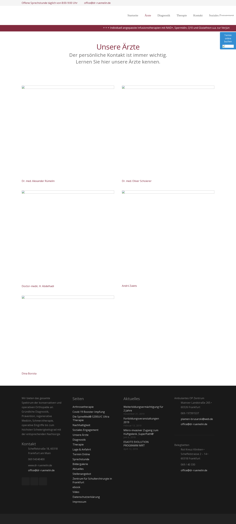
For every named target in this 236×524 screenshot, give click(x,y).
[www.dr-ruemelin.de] (25, 465)
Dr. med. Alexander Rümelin (38, 181)
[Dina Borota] (68, 333)
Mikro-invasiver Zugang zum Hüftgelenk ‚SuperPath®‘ (140, 432)
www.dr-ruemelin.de (40, 465)
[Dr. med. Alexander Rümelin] (68, 132)
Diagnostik (79, 439)
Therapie (78, 444)
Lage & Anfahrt (82, 449)
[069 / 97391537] (177, 413)
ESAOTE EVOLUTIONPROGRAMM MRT (136, 443)
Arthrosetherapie (83, 407)
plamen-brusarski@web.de (197, 419)
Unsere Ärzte (80, 435)
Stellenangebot (82, 474)
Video (76, 492)
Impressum (79, 501)
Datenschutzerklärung (86, 497)
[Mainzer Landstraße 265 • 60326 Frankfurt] (177, 404)
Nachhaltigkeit (81, 425)
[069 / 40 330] (177, 464)
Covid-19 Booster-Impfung (89, 412)
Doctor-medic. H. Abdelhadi (38, 286)
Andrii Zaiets (129, 286)
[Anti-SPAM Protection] (56, 470)
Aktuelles (78, 469)
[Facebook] (26, 481)
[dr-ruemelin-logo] (71, 15)
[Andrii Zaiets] (168, 236)
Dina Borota (29, 373)
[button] (189, 15)
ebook (76, 487)
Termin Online (81, 454)
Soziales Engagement (85, 430)
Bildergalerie (80, 464)
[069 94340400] (25, 459)
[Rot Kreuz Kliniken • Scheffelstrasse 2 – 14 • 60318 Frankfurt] (177, 453)
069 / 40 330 (188, 464)
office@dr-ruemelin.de (41, 470)
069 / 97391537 (190, 413)
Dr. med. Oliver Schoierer (137, 181)
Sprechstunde (81, 459)
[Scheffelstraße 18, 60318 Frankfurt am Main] (25, 451)
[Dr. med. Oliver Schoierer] (168, 132)
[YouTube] (43, 481)
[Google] (34, 481)
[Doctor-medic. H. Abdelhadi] (68, 236)
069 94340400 (36, 459)
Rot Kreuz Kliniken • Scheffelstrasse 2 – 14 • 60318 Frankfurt (194, 454)
